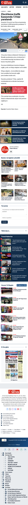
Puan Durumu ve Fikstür (8, 420)
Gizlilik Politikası (6, 433)
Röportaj (8, 478)
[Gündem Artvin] (6, 2)
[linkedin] (25, 449)
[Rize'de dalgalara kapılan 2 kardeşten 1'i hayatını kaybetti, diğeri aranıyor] (7, 163)
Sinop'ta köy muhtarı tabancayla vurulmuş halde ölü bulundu (7, 198)
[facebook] (5, 449)
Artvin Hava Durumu (8, 415)
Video (7, 474)
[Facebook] (7, 409)
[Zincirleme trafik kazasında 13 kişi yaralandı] (14, 40)
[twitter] (9, 449)
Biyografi (8, 480)
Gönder (4, 222)
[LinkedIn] (15, 409)
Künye (13, 433)
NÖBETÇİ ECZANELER (14, 466)
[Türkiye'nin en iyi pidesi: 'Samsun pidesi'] (21, 163)
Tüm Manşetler (6, 422)
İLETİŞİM (10, 470)
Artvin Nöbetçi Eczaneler (9, 413)
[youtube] (17, 449)
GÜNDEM (18, 7)
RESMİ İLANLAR (12, 464)
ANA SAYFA (4, 7)
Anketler (8, 481)
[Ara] (23, 2)
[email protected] (13, 400)
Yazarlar (7, 476)
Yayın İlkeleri (17, 429)
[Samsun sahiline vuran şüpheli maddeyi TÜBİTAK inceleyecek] (21, 178)
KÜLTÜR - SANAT (13, 462)
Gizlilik (23, 429)
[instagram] (13, 449)
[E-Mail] (11, 151)
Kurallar (10, 429)
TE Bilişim (18, 444)
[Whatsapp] (20, 409)
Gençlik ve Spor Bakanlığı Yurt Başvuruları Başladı (20, 198)
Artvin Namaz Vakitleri (8, 417)
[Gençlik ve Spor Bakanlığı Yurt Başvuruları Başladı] (21, 192)
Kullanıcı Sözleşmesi (7, 431)
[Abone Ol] (26, 51)
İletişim (4, 429)
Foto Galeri (8, 472)
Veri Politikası (17, 431)
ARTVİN (11, 7)
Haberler (3, 11)
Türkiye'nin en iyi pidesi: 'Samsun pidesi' (19, 169)
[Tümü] (26, 231)
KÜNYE (10, 468)
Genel (9, 11)
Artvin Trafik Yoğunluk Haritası (10, 418)
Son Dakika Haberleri (8, 423)
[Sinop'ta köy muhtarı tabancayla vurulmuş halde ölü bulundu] (7, 192)
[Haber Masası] (4, 149)
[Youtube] (18, 409)
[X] (10, 409)
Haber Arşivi (6, 425)
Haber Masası (13, 148)
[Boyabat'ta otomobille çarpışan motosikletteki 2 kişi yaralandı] (7, 178)
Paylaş (4, 50)
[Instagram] (12, 409)
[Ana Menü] (25, 2)
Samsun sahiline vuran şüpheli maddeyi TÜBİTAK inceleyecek (20, 184)
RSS (5, 440)
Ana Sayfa (8, 453)
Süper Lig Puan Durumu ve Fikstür (17, 497)
